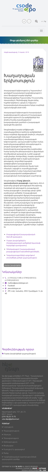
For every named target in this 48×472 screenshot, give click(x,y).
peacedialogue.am (14, 288)
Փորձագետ (8, 445)
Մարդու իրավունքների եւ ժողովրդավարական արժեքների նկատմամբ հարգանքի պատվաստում (23, 242)
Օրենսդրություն (10, 442)
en (42, 21)
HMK (44, 470)
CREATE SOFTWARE (39, 468)
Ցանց (6, 453)
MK (40, 470)
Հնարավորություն (11, 431)
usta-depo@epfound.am (10, 419)
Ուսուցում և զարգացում (14, 449)
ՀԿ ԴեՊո (18, 466)
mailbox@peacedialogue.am (18, 283)
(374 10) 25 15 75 (9, 416)
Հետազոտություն (11, 438)
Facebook (11, 285)
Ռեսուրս (7, 434)
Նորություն (8, 427)
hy (45, 21)
